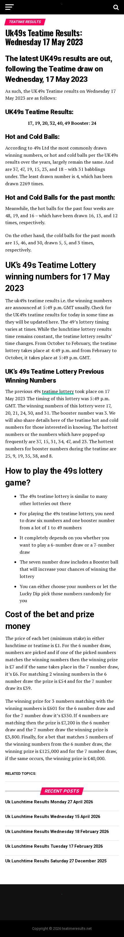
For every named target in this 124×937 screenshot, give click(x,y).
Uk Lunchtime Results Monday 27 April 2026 (49, 802)
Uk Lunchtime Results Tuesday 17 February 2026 (54, 846)
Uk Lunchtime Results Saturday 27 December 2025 (55, 861)
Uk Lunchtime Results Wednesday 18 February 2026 (57, 831)
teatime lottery (58, 391)
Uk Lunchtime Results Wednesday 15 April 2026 (52, 816)
